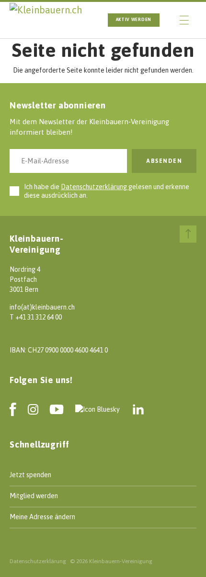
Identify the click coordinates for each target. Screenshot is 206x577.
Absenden (164, 161)
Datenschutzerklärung (94, 187)
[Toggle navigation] (184, 20)
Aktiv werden (133, 19)
